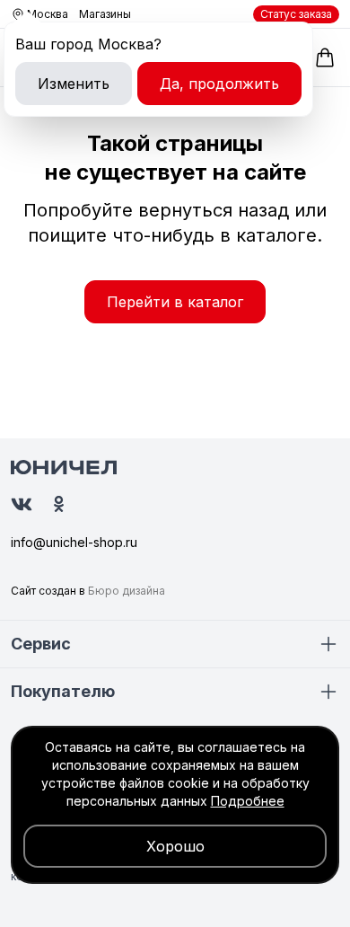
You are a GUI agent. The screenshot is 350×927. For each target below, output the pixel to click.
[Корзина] (325, 57)
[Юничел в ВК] (21, 504)
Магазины (105, 14)
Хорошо (175, 846)
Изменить (73, 84)
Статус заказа (296, 14)
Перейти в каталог (175, 302)
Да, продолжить (219, 84)
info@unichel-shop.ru (74, 542)
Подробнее (247, 800)
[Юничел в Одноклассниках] (59, 504)
